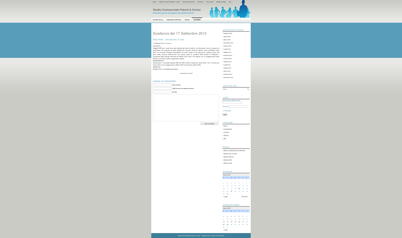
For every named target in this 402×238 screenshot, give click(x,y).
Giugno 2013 (227, 68)
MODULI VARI (228, 163)
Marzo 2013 (227, 71)
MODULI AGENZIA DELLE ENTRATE (234, 151)
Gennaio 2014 (228, 58)
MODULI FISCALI (229, 157)
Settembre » (245, 196)
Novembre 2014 (228, 43)
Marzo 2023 (227, 40)
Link (230, 2)
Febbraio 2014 (228, 55)
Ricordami (228, 111)
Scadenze (196, 20)
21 (243, 222)
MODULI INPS (228, 160)
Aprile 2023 (227, 36)
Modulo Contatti (221, 2)
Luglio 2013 (227, 65)
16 (223, 222)
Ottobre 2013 (227, 62)
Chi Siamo (200, 2)
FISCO (225, 126)
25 (231, 191)
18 (231, 222)
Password (225, 106)
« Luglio (225, 196)
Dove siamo (209, 2)
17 (227, 222)
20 (239, 188)
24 (227, 224)
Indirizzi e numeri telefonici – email (169, 2)
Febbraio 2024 (228, 33)
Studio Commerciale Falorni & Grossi (177, 9)
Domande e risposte (174, 20)
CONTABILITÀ (228, 129)
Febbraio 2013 (228, 74)
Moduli (187, 20)
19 (235, 222)
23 (223, 224)
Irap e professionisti (188, 2)
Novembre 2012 (228, 77)
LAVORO (226, 132)
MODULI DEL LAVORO (230, 154)
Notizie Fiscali (158, 20)
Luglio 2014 (227, 49)
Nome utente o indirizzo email (231, 100)
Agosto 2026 (227, 175)
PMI (225, 139)
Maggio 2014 (227, 52)
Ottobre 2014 (227, 46)
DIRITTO (226, 135)
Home (154, 2)
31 (227, 194)
